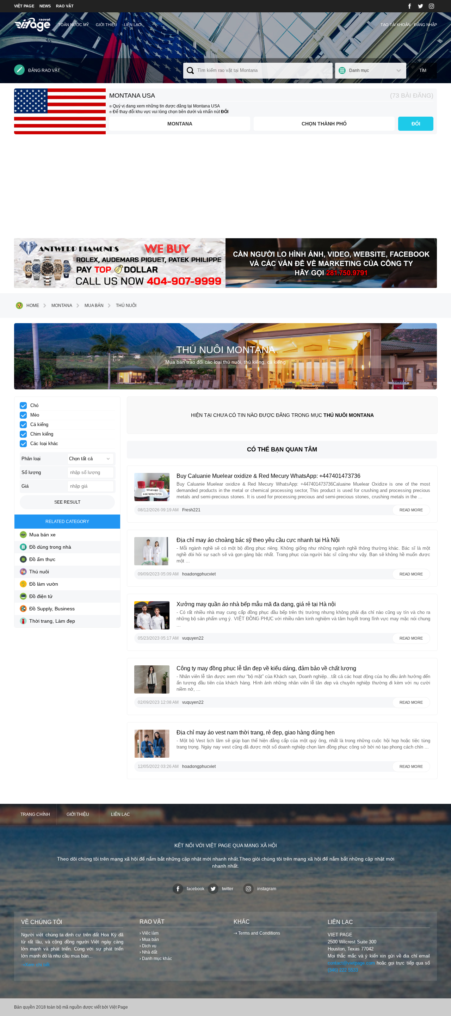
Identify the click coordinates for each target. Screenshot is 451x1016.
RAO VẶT (65, 6)
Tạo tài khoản (395, 25)
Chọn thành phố (324, 124)
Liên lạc (132, 25)
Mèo (34, 415)
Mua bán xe (42, 534)
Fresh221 (191, 509)
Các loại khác (44, 443)
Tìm (422, 70)
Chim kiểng (41, 434)
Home (32, 305)
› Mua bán (149, 939)
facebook (195, 888)
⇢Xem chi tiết (35, 964)
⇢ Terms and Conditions (257, 933)
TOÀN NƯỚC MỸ (73, 25)
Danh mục (359, 70)
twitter (227, 888)
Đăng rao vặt (44, 70)
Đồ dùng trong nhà (50, 547)
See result (67, 502)
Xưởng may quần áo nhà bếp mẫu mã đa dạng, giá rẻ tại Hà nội (256, 604)
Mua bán (94, 305)
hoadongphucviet (199, 574)
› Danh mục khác (156, 958)
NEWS (45, 6)
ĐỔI (416, 124)
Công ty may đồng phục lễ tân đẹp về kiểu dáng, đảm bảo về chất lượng (266, 668)
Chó (34, 405)
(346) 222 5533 (343, 970)
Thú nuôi (126, 305)
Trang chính (35, 814)
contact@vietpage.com (351, 963)
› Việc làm (149, 933)
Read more (411, 510)
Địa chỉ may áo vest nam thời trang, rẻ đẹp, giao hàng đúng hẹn (256, 732)
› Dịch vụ (148, 945)
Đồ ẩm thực (42, 559)
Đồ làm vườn (43, 584)
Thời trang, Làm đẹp (52, 621)
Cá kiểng (39, 424)
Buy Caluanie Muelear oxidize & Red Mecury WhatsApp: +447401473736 (268, 476)
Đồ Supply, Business (52, 608)
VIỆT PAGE (24, 6)
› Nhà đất (148, 952)
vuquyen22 (193, 638)
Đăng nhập (425, 25)
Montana (179, 124)
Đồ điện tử (40, 596)
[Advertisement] (225, 189)
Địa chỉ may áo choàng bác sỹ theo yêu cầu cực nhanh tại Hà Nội (258, 540)
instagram (266, 888)
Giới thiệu (106, 25)
